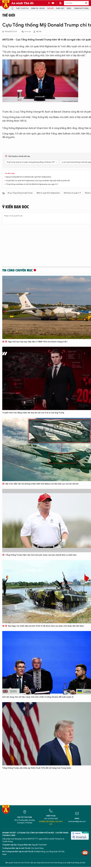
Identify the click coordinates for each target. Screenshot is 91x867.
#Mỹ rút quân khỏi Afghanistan (48, 193)
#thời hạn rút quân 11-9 (72, 193)
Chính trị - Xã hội (38, 8)
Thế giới (50, 8)
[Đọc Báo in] (61, 3)
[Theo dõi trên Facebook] (50, 3)
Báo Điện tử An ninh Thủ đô (6, 4)
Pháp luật (60, 8)
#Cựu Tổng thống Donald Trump (20, 193)
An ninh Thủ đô (22, 3)
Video (69, 8)
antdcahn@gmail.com (77, 821)
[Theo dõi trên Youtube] (53, 3)
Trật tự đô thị (22, 8)
